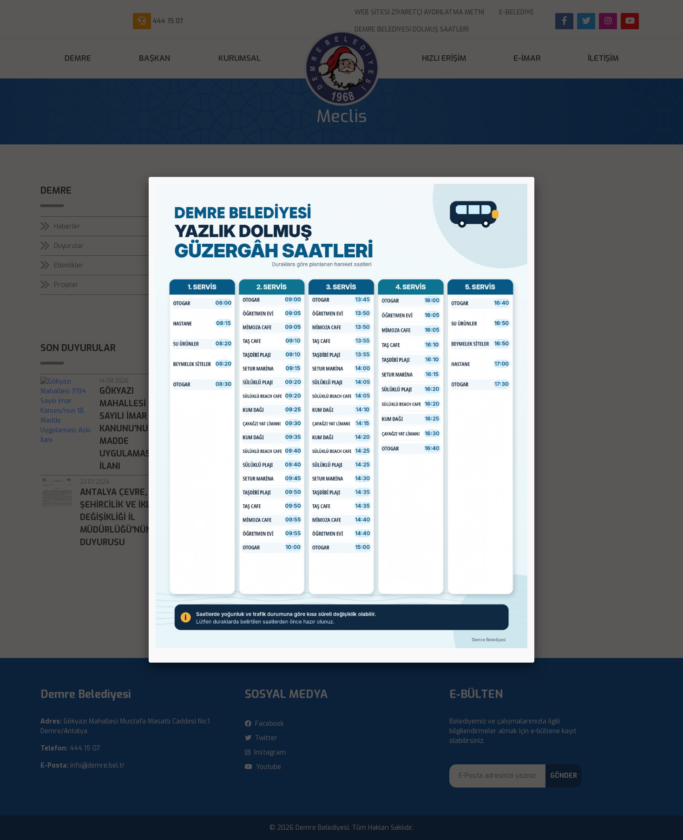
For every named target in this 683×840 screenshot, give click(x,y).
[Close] (534, 177)
